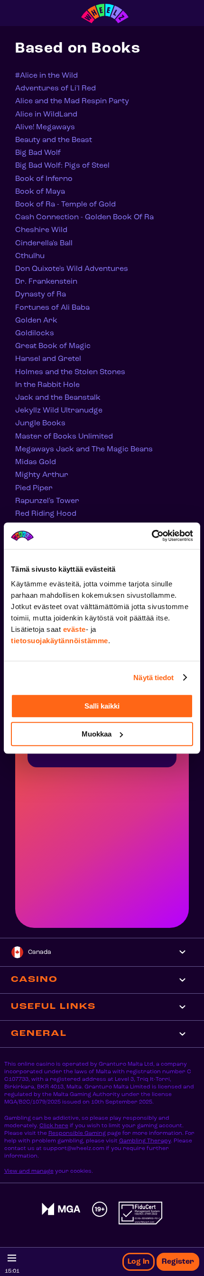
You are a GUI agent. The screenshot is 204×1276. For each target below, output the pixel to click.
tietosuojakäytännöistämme (59, 641)
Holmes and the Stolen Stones (70, 372)
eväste (74, 629)
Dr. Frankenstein (46, 282)
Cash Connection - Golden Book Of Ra (84, 217)
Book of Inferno (44, 179)
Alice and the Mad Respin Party (72, 101)
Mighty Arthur (41, 475)
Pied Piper (34, 488)
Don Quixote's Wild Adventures (71, 269)
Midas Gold (35, 462)
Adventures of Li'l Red (55, 88)
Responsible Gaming (77, 1133)
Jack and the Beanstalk (58, 398)
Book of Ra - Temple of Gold (65, 204)
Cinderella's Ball (44, 243)
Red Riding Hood (45, 514)
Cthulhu (30, 256)
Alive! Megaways (45, 127)
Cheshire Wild (41, 230)
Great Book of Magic (53, 346)
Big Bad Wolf (38, 153)
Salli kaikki (102, 706)
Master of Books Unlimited (64, 436)
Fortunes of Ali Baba (52, 308)
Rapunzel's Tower (47, 501)
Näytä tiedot (153, 678)
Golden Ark (36, 320)
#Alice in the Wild (46, 76)
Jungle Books (40, 423)
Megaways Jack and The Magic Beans (84, 449)
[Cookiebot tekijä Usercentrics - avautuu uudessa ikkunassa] (151, 536)
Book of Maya (40, 192)
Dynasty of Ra (40, 294)
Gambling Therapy (145, 1141)
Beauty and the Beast (53, 140)
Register (178, 1262)
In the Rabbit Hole (47, 385)
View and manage (29, 1171)
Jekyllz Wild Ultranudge (58, 410)
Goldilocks (34, 333)
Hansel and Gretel (48, 359)
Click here (53, 1126)
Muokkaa (96, 734)
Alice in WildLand (46, 114)
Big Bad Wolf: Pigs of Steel (62, 166)
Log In (138, 1262)
